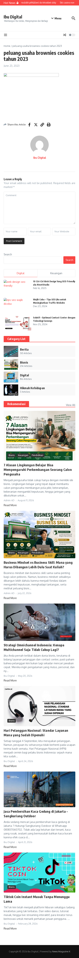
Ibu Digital (13, 16)
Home (7, 45)
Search (8, 254)
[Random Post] (64, 34)
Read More (10, 505)
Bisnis (12, 455)
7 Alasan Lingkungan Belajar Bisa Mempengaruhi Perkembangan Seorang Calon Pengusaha (38, 469)
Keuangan (23, 455)
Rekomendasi (16, 404)
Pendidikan (37, 455)
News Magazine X (61, 951)
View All (70, 405)
